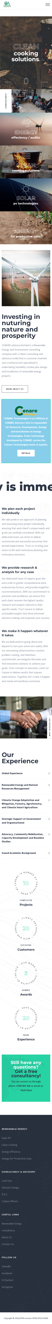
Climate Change (10, 1187)
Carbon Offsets (10, 1201)
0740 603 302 (23, 1085)
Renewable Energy (12, 1223)
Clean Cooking (9, 1144)
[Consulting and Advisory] (19, 100)
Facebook (7, 1273)
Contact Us (8, 1244)
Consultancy (8, 1230)
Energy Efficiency (11, 1151)
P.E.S (4, 1194)
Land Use (7, 1180)
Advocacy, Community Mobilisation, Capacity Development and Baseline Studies (23, 837)
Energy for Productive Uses (16, 1158)
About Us (7, 1237)
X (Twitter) (7, 1280)
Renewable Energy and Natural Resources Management (20, 786)
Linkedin (6, 1266)
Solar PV (6, 1138)
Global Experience (12, 773)
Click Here (26, 1090)
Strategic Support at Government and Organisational (21, 820)
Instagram (7, 1287)
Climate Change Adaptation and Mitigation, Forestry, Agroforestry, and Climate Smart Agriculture (22, 803)
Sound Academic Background (19, 853)
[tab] (26, 777)
